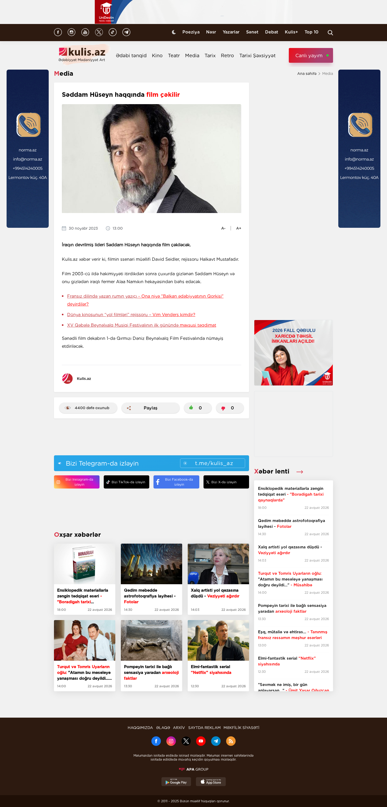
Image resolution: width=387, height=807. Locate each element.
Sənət (252, 32)
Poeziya (191, 32)
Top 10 (312, 32)
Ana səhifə (306, 73)
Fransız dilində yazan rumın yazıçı (145, 300)
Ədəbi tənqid (131, 55)
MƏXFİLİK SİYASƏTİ (241, 728)
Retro (227, 55)
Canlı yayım (308, 55)
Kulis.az (84, 378)
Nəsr (211, 32)
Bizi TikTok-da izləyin (128, 482)
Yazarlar (231, 32)
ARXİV (179, 728)
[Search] (330, 32)
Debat (271, 32)
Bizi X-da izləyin (223, 482)
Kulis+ (291, 32)
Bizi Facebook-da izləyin (179, 481)
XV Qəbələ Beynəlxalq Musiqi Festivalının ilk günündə (141, 325)
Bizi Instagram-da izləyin (79, 481)
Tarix (210, 55)
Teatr (174, 55)
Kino (157, 55)
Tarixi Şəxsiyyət (257, 55)
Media (192, 55)
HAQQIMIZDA (140, 728)
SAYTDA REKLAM (204, 728)
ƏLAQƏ (163, 728)
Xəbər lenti (272, 471)
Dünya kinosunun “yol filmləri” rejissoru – (131, 314)
